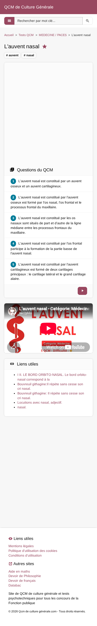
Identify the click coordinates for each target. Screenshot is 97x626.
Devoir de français (22, 580)
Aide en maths (19, 571)
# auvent (12, 55)
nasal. (21, 407)
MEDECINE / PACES (53, 35)
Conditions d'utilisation (25, 555)
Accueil (9, 35)
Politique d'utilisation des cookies (32, 551)
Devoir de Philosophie (24, 576)
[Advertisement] (48, 116)
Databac (14, 585)
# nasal (29, 55)
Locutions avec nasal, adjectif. (39, 402)
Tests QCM (26, 35)
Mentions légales (21, 546)
